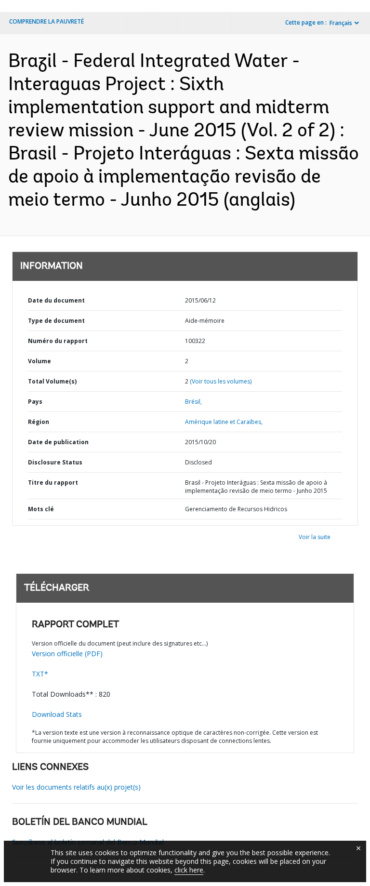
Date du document (56, 300)
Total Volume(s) (52, 381)
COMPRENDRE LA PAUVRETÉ (46, 21)
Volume (39, 361)
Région (38, 422)
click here (188, 869)
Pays (35, 401)
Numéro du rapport (58, 341)
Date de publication (58, 442)
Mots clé (41, 509)
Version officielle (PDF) (67, 653)
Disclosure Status (55, 462)
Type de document (56, 321)
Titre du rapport (53, 482)
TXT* (40, 673)
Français (341, 23)
